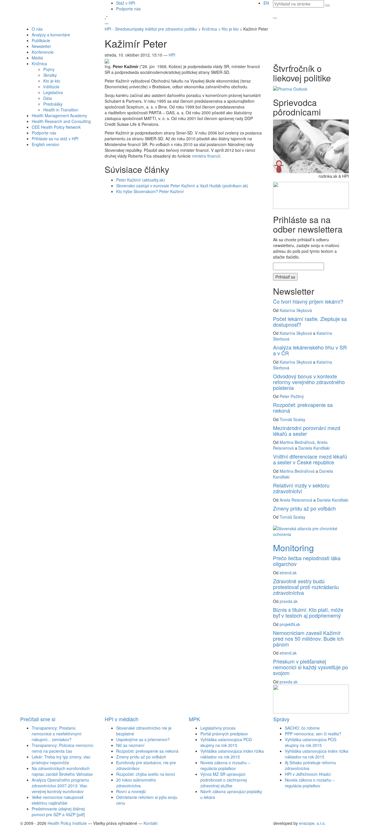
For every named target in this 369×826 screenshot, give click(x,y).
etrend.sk (288, 572)
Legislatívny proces (218, 728)
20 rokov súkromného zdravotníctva (136, 782)
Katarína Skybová (296, 310)
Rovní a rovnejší (131, 791)
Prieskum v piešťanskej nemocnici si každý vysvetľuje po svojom (310, 667)
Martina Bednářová (297, 442)
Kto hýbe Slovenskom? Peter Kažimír (150, 191)
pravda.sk (289, 601)
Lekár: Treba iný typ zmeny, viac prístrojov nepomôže (61, 759)
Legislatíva (53, 92)
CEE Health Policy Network (56, 127)
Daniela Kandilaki (314, 448)
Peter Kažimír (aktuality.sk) (140, 180)
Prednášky (53, 104)
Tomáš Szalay (292, 419)
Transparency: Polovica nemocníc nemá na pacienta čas (62, 748)
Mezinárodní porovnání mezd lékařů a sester (306, 430)
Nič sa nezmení (130, 745)
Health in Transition (60, 110)
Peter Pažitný (292, 396)
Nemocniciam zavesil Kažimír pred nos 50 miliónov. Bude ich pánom (308, 638)
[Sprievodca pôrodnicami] (311, 146)
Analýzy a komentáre (51, 35)
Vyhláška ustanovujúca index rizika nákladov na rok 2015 (232, 754)
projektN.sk (290, 624)
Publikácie (41, 40)
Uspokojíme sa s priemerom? (143, 739)
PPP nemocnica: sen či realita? (313, 734)
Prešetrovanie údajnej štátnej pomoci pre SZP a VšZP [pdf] (58, 811)
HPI (172, 55)
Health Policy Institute (67, 823)
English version (45, 144)
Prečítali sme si (37, 719)
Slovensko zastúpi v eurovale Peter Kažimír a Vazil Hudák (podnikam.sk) (182, 185)
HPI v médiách (121, 719)
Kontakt (150, 823)
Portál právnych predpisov (224, 734)
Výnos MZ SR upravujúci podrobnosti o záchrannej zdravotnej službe (223, 779)
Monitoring (293, 547)
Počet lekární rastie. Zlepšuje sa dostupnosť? (310, 321)
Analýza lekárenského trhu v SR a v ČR (310, 350)
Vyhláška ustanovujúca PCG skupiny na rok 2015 (226, 742)
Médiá (37, 58)
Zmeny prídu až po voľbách (304, 508)
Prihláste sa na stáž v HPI (55, 138)
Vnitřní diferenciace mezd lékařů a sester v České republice (310, 459)
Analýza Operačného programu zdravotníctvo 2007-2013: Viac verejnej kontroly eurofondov (60, 785)
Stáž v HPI (125, 3)
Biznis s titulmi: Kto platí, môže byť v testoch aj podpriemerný (308, 612)
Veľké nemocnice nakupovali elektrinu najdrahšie (57, 800)
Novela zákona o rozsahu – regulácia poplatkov (225, 765)
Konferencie (43, 52)
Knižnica (39, 63)
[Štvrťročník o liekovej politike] (290, 88)
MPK (194, 719)
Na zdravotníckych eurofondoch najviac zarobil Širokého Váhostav (62, 771)
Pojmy (48, 69)
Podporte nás (128, 9)
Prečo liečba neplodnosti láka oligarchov (306, 560)
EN (266, 3)
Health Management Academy (59, 115)
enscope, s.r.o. (312, 823)
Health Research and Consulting (61, 121)
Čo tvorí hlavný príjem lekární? (308, 301)
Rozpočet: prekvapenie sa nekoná (303, 407)
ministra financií (206, 156)
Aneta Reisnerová (296, 500)
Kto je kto (51, 81)
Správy (281, 719)
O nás (37, 29)
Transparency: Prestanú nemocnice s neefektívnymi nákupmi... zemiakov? (56, 733)
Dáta (47, 98)
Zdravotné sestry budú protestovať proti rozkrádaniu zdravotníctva (306, 586)
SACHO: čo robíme (302, 728)
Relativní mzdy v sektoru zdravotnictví (301, 488)
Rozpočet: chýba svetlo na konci (145, 774)
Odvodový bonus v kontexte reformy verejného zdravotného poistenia (309, 381)
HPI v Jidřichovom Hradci (308, 774)
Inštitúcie (51, 86)
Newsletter (41, 46)
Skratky (50, 75)
